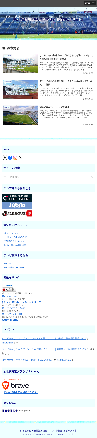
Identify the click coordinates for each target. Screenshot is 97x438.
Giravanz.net (9, 296)
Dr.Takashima (64, 360)
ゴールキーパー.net (12, 314)
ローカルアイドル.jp (13, 308)
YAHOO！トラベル (14, 241)
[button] (92, 176)
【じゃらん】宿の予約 (15, 237)
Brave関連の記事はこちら (21, 392)
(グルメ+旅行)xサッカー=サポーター (23, 302)
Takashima (7, 342)
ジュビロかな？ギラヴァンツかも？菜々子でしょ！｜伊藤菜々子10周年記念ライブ (44, 338)
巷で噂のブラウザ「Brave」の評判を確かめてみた (27, 360)
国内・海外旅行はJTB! (15, 245)
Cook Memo (10, 319)
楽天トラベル (11, 233)
